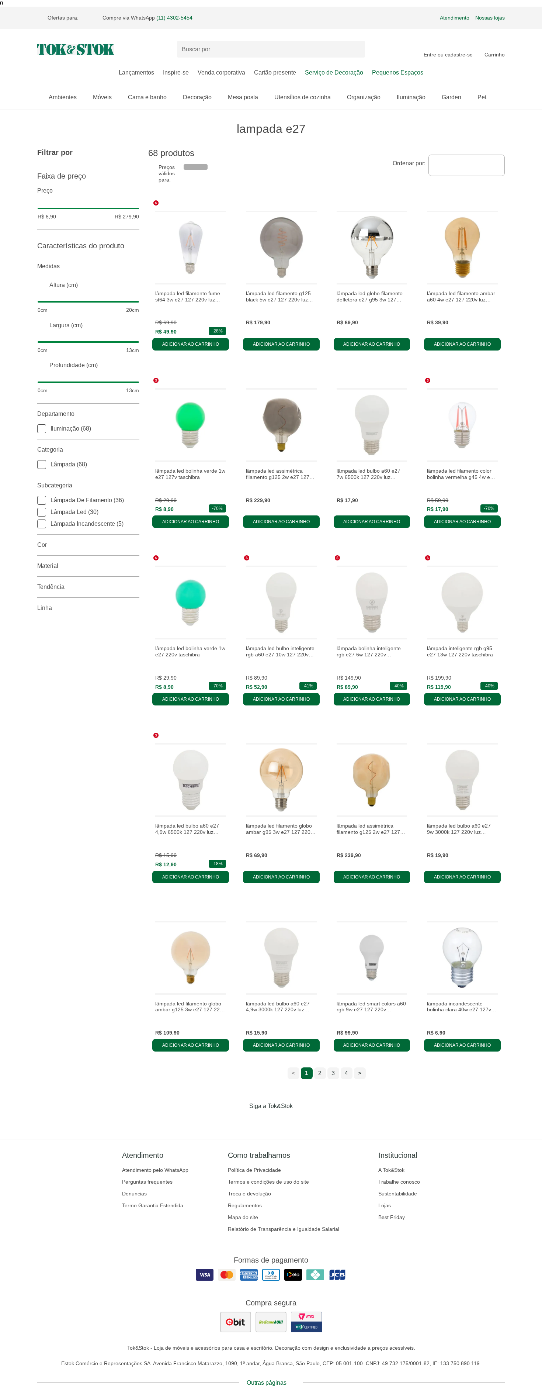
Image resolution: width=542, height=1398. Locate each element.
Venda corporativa (221, 72)
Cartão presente (275, 72)
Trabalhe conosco (399, 1182)
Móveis (102, 97)
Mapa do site (243, 1217)
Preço (45, 190)
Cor (42, 545)
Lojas (384, 1205)
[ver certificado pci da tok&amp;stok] (306, 1322)
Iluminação (411, 97)
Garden (451, 97)
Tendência (51, 587)
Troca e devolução (249, 1194)
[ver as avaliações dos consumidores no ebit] (235, 1322)
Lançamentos (136, 72)
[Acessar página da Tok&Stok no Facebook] (240, 1121)
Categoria (50, 449)
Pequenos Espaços (397, 72)
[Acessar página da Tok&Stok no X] (302, 1121)
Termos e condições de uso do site (268, 1182)
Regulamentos (245, 1205)
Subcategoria (54, 485)
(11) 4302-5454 (174, 18)
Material (47, 566)
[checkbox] (41, 428)
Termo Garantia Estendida (152, 1205)
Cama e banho (147, 97)
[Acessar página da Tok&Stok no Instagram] (261, 1121)
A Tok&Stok (391, 1170)
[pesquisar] (356, 49)
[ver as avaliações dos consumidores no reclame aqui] (271, 1322)
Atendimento (454, 18)
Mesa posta (243, 97)
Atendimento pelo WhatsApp (155, 1170)
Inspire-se (176, 72)
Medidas (48, 266)
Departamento (55, 414)
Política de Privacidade (254, 1170)
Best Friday (391, 1217)
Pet (481, 97)
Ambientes (63, 97)
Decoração (197, 97)
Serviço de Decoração (334, 72)
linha (44, 608)
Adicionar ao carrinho (190, 344)
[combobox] (466, 165)
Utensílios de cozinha (302, 97)
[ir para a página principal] (75, 49)
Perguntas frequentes (147, 1182)
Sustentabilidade (397, 1194)
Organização (364, 97)
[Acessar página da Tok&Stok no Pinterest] (281, 1121)
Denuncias (134, 1194)
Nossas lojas (490, 18)
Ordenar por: (409, 163)
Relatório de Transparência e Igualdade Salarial (283, 1229)
